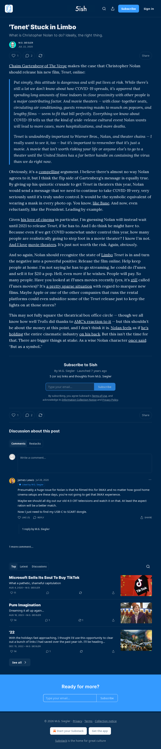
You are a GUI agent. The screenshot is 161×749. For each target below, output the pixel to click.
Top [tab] (13, 566)
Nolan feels (121, 327)
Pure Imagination (25, 605)
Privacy (77, 721)
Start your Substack (70, 731)
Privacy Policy (110, 399)
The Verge (58, 65)
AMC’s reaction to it (92, 321)
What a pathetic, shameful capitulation (35, 583)
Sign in (149, 9)
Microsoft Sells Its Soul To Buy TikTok (44, 577)
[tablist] (26, 444)
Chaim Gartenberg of (29, 65)
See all (17, 662)
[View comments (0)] (47, 592)
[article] (80, 586)
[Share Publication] (113, 9)
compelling (49, 171)
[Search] (104, 9)
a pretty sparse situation (69, 286)
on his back (89, 333)
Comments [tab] (18, 443)
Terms (88, 721)
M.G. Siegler (25, 42)
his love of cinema (37, 219)
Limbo (107, 254)
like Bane (101, 203)
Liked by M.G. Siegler (33, 484)
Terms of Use (99, 396)
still (134, 279)
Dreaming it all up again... (26, 610)
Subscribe (128, 9)
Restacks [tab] (35, 443)
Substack (61, 741)
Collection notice (106, 721)
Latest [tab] (24, 566)
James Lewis (26, 480)
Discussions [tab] (39, 566)
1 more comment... (21, 546)
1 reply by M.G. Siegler (36, 529)
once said (137, 340)
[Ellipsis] (150, 480)
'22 (12, 632)
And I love (18, 244)
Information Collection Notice (79, 399)
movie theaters (42, 244)
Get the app (100, 731)
